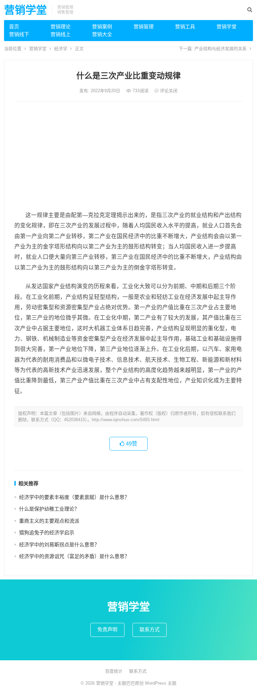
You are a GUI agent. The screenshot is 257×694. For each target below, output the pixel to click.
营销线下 (19, 34)
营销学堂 (25, 10)
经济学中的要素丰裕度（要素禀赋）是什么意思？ (74, 497)
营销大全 (102, 34)
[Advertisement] (128, 156)
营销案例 (102, 26)
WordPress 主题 (160, 683)
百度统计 (113, 671)
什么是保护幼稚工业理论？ (49, 509)
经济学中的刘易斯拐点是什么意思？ (59, 544)
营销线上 (61, 34)
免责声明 (107, 629)
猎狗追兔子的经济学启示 (46, 532)
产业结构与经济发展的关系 (220, 48)
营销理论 (61, 26)
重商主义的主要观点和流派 (49, 521)
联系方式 (150, 629)
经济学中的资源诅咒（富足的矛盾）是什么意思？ (74, 556)
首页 (14, 26)
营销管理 (144, 26)
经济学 (60, 48)
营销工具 (185, 26)
